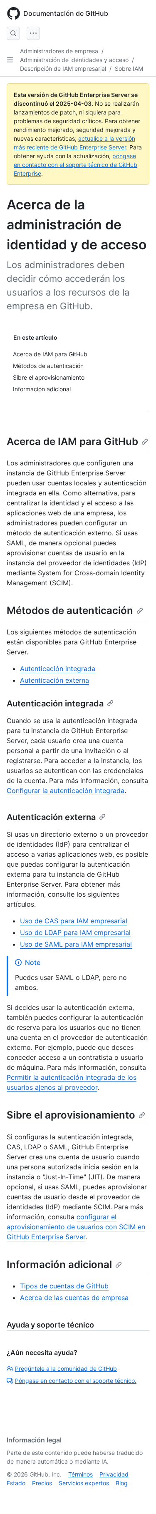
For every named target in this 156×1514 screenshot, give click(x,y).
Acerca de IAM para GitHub (72, 441)
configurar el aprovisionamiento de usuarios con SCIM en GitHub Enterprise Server (76, 1227)
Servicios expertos (84, 1483)
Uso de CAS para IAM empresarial (73, 921)
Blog (122, 1483)
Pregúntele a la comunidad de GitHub (66, 1368)
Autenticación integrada (57, 668)
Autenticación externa (54, 680)
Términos (80, 1474)
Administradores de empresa (59, 51)
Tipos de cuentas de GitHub (64, 1286)
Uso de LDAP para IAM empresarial (75, 932)
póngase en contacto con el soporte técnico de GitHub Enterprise (75, 164)
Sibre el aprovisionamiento (71, 1115)
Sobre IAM (129, 68)
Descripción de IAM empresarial (63, 68)
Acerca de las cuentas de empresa (74, 1297)
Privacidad (114, 1474)
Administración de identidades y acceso (74, 59)
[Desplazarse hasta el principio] (137, 1495)
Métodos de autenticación (70, 610)
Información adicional (59, 1264)
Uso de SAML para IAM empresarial (76, 944)
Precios (42, 1483)
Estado (16, 1483)
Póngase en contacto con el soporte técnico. (75, 1380)
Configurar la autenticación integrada (65, 790)
